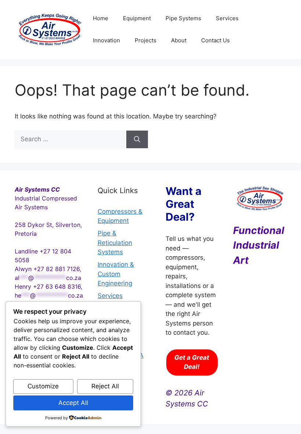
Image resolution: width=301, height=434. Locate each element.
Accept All (73, 402)
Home (100, 18)
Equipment (137, 18)
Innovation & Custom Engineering (116, 274)
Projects (145, 40)
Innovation (106, 40)
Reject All (105, 386)
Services (227, 18)
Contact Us (215, 40)
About (178, 40)
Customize (43, 386)
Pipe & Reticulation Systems (115, 243)
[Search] (137, 139)
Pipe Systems (183, 18)
